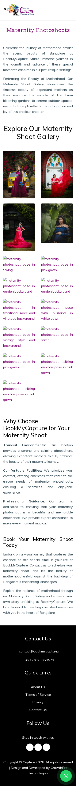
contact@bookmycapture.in (39, 651)
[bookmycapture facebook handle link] (30, 747)
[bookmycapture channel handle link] (46, 747)
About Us (38, 687)
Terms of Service (38, 694)
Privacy (38, 702)
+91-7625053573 (39, 660)
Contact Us (38, 710)
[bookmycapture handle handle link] (38, 747)
